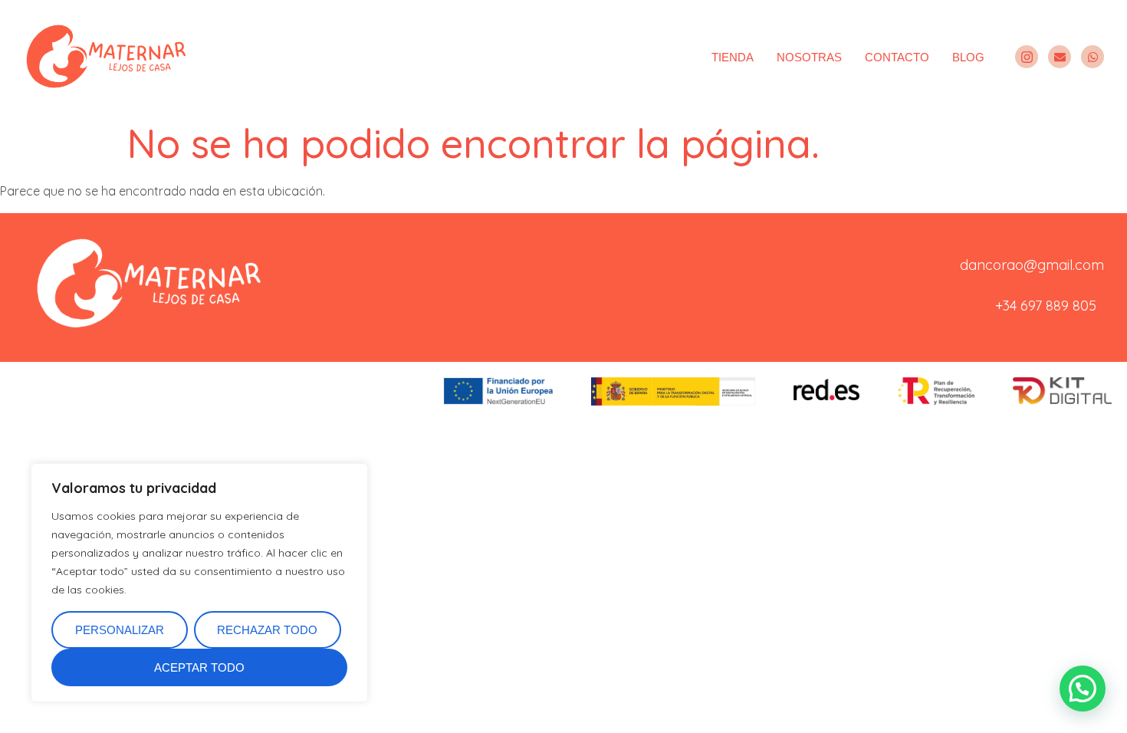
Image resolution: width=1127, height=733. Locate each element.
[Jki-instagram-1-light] (1026, 56)
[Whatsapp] (1092, 56)
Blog (968, 57)
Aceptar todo (199, 667)
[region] (199, 582)
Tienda (732, 57)
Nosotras (809, 57)
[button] (1083, 689)
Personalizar (119, 629)
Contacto (897, 57)
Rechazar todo (267, 629)
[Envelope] (1059, 56)
